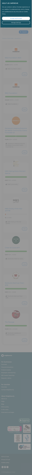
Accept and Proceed (16, 18)
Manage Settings (16, 22)
